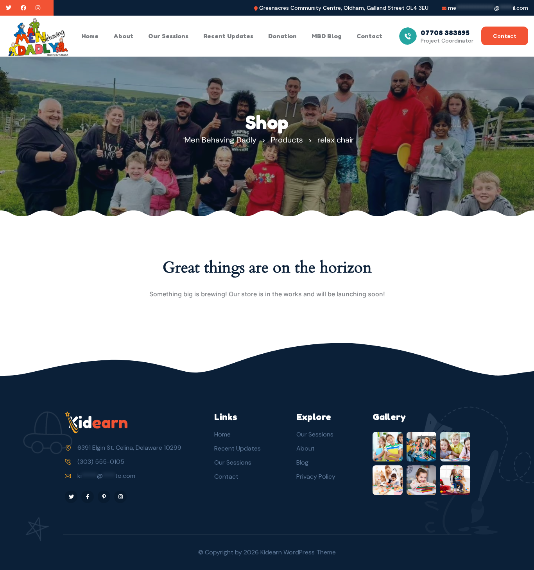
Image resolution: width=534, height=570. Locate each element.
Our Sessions (168, 36)
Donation (282, 36)
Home (90, 36)
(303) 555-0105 (100, 462)
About (123, 36)
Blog (302, 462)
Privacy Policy (315, 476)
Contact (369, 36)
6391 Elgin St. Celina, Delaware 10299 (129, 448)
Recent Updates (228, 36)
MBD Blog (327, 36)
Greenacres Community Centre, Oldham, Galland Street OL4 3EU (343, 8)
